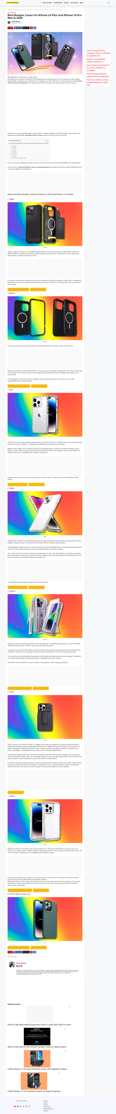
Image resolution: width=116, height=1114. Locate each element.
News (81, 2)
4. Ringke (14, 151)
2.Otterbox (14, 147)
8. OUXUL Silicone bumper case (19, 158)
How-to (66, 2)
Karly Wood (16, 21)
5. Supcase (14, 152)
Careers (46, 1104)
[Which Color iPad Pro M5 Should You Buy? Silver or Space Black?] (37, 1029)
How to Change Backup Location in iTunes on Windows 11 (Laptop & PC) (98, 53)
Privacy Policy (47, 1106)
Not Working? (58, 2)
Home (9, 9)
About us (46, 1100)
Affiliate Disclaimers (48, 1108)
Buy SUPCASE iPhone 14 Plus (19, 688)
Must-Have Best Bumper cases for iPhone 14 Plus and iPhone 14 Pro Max (29, 143)
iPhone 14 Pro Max (38, 289)
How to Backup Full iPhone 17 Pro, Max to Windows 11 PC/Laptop (98, 67)
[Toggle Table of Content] (46, 141)
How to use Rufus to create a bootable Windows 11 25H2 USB (98, 82)
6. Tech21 (14, 154)
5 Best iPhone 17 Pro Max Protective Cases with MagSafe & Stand (37, 1069)
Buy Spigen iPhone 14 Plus (18, 289)
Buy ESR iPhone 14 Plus (17, 484)
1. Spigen (14, 145)
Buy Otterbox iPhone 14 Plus (19, 386)
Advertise (46, 1110)
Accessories (74, 2)
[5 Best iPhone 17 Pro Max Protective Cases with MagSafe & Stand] (37, 1051)
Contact (45, 1102)
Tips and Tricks (47, 2)
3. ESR (13, 149)
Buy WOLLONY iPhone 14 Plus (20, 890)
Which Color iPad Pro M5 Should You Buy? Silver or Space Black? (37, 1047)
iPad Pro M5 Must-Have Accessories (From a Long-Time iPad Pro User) (39, 1025)
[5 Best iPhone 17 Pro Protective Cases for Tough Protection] (34, 1073)
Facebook (38, 974)
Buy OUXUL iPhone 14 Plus (18, 947)
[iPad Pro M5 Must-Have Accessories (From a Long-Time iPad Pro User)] (39, 1006)
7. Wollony (14, 156)
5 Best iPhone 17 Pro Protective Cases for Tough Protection (34, 1091)
